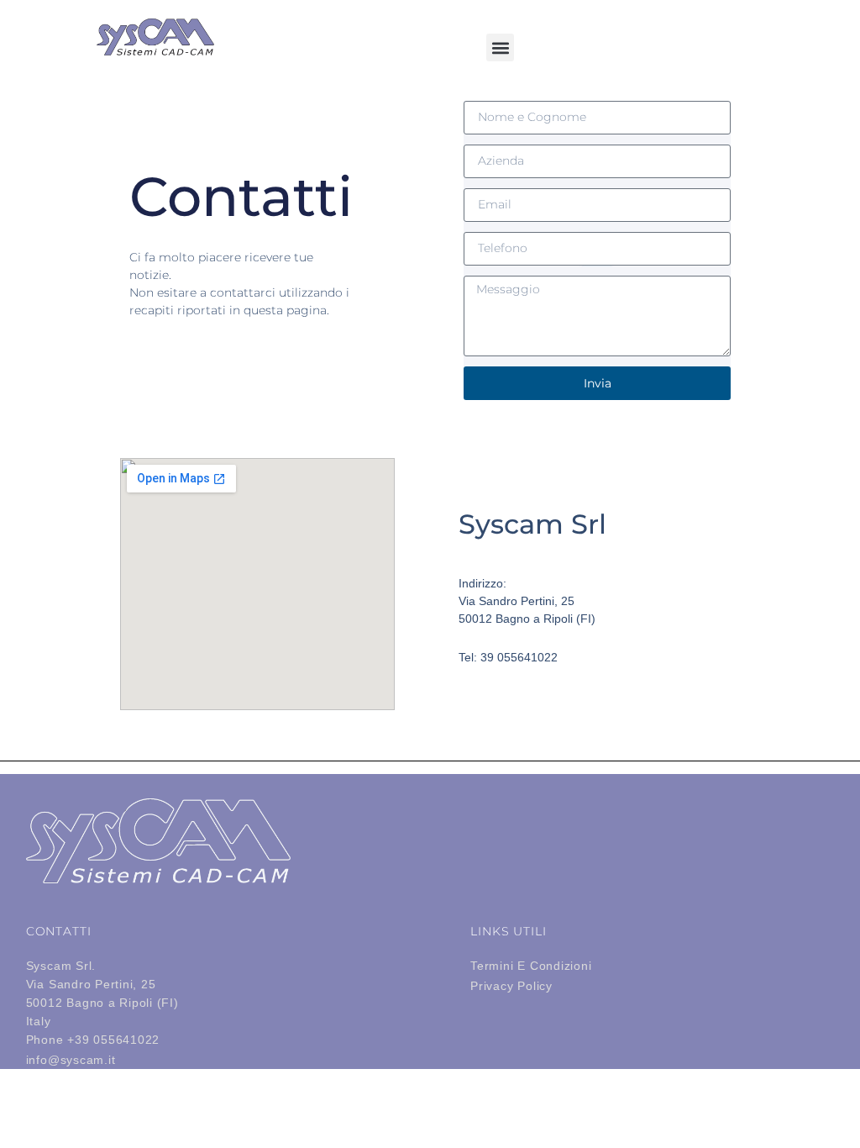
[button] (500, 47)
